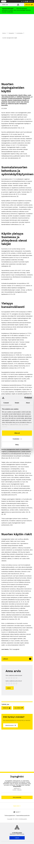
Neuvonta (28, 4)
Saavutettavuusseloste (23, 815)
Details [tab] (17, 402)
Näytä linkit (16, 806)
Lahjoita (3, 1)
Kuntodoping (19, 33)
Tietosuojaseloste (9, 815)
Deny (17, 444)
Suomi (30, 1)
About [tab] (28, 402)
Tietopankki (11, 33)
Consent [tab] (6, 402)
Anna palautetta (17, 797)
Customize (16, 439)
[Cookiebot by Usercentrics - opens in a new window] (24, 398)
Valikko (4, 4)
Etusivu (4, 33)
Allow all (17, 433)
